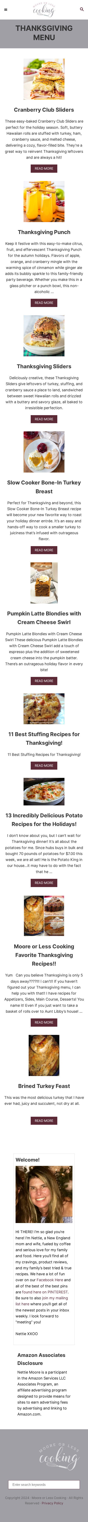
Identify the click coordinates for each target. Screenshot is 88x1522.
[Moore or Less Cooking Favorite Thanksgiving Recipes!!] (44, 917)
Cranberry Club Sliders (44, 110)
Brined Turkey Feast (44, 1086)
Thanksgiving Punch (44, 232)
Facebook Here (50, 1280)
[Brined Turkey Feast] (44, 1057)
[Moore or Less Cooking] (44, 10)
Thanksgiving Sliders (44, 366)
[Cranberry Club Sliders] (44, 81)
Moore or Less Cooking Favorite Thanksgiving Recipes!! (44, 955)
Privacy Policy (52, 1503)
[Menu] (6, 9)
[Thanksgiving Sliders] (44, 337)
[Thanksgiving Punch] (44, 203)
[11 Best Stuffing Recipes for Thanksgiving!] (44, 710)
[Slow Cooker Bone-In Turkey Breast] (44, 453)
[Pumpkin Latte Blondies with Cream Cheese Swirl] (44, 584)
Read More (45, 169)
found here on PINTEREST (45, 1292)
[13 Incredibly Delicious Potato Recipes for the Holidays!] (44, 793)
